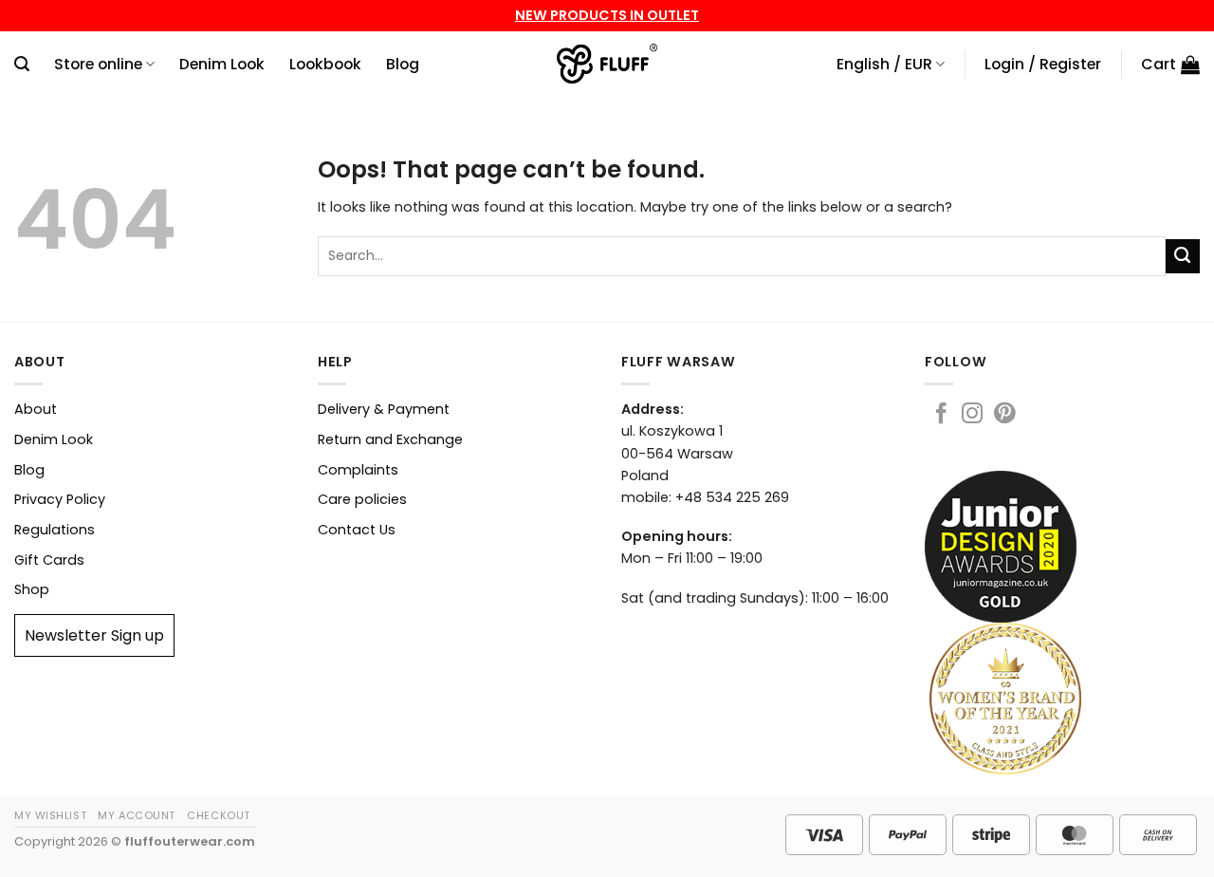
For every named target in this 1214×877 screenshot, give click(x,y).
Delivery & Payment (384, 409)
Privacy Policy (59, 499)
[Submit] (1183, 256)
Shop (31, 589)
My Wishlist (50, 815)
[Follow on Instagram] (972, 415)
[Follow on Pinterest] (1004, 415)
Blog (402, 64)
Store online (98, 64)
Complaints (358, 469)
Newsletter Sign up (94, 635)
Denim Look (222, 64)
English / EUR (884, 64)
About (35, 409)
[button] (21, 64)
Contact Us (356, 529)
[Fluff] (607, 64)
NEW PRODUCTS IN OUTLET (607, 15)
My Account (136, 815)
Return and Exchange (390, 439)
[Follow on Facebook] (940, 415)
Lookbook (325, 64)
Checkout (218, 815)
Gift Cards (49, 559)
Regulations (54, 529)
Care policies (362, 499)
